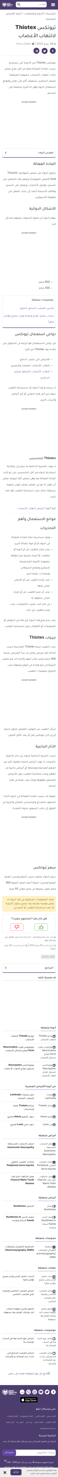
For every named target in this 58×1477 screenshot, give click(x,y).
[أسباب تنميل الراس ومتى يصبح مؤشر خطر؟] (46, 1280)
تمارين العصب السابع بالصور (37, 308)
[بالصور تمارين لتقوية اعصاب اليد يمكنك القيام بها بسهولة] (46, 1314)
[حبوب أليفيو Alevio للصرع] (46, 1117)
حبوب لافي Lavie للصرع (22, 1125)
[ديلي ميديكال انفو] (7, 4)
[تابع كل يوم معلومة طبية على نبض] (29, 1374)
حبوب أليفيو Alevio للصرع (21, 1117)
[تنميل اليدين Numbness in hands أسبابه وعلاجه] (46, 1223)
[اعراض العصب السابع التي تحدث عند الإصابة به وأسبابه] (46, 1359)
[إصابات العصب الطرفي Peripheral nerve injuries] (46, 1166)
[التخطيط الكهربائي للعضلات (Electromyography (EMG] (46, 1252)
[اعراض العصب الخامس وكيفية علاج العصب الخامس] (46, 1297)
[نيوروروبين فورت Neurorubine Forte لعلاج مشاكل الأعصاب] (46, 1053)
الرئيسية (51, 14)
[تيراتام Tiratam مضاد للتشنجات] (46, 1106)
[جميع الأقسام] (53, 3)
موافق (16, 1472)
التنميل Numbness (24, 1206)
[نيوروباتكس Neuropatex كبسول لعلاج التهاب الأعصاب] (46, 1071)
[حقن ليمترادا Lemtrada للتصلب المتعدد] (46, 1096)
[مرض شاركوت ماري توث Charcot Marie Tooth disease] (46, 1182)
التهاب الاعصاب (48, 957)
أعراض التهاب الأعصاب (30, 508)
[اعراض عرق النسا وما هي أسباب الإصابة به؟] (46, 1342)
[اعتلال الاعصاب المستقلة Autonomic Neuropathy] (46, 1149)
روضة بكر (37, 937)
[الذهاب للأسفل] (5, 1461)
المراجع (49, 968)
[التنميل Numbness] (46, 1208)
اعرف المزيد (35, 1474)
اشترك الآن (9, 1453)
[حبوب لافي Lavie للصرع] (46, 1125)
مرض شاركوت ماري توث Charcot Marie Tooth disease (22, 1180)
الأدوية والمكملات (34, 14)
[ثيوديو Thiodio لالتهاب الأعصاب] (46, 1038)
